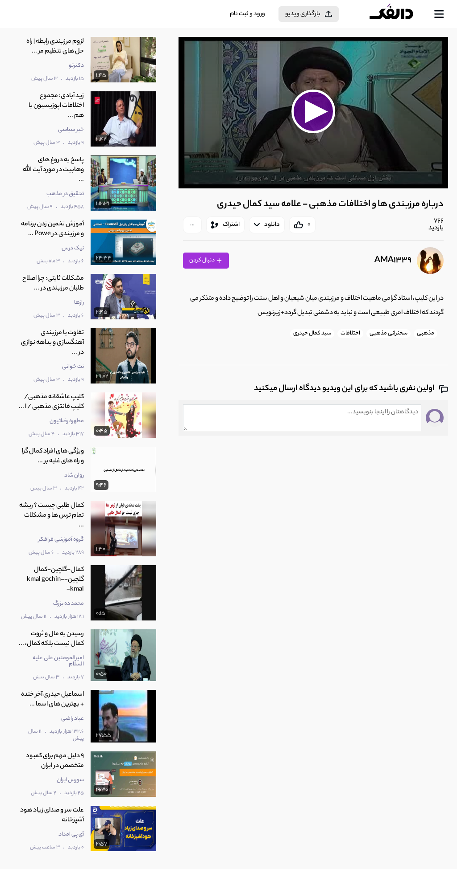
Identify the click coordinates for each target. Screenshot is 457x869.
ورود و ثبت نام (247, 14)
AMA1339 (392, 260)
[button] (313, 111)
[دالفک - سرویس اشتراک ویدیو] (399, 14)
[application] (313, 112)
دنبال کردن (202, 260)
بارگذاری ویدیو (302, 14)
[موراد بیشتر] (192, 224)
